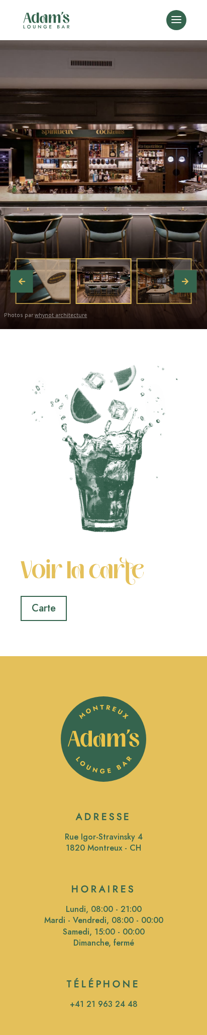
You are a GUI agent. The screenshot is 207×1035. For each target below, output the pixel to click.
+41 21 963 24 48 (104, 1004)
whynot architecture (61, 315)
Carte (44, 608)
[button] (185, 281)
